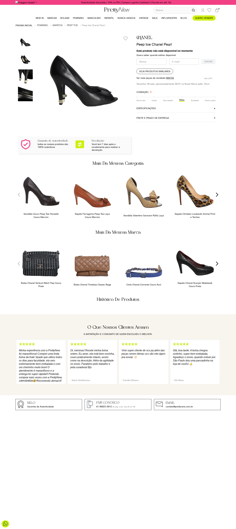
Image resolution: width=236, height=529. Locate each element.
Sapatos (57, 25)
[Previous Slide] (19, 195)
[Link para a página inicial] (24, 25)
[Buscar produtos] (193, 10)
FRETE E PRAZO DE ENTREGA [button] (152, 118)
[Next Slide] (217, 195)
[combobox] (175, 10)
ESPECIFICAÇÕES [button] (146, 108)
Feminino (42, 25)
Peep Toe (72, 25)
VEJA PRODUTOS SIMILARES (154, 71)
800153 (170, 78)
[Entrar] (202, 10)
